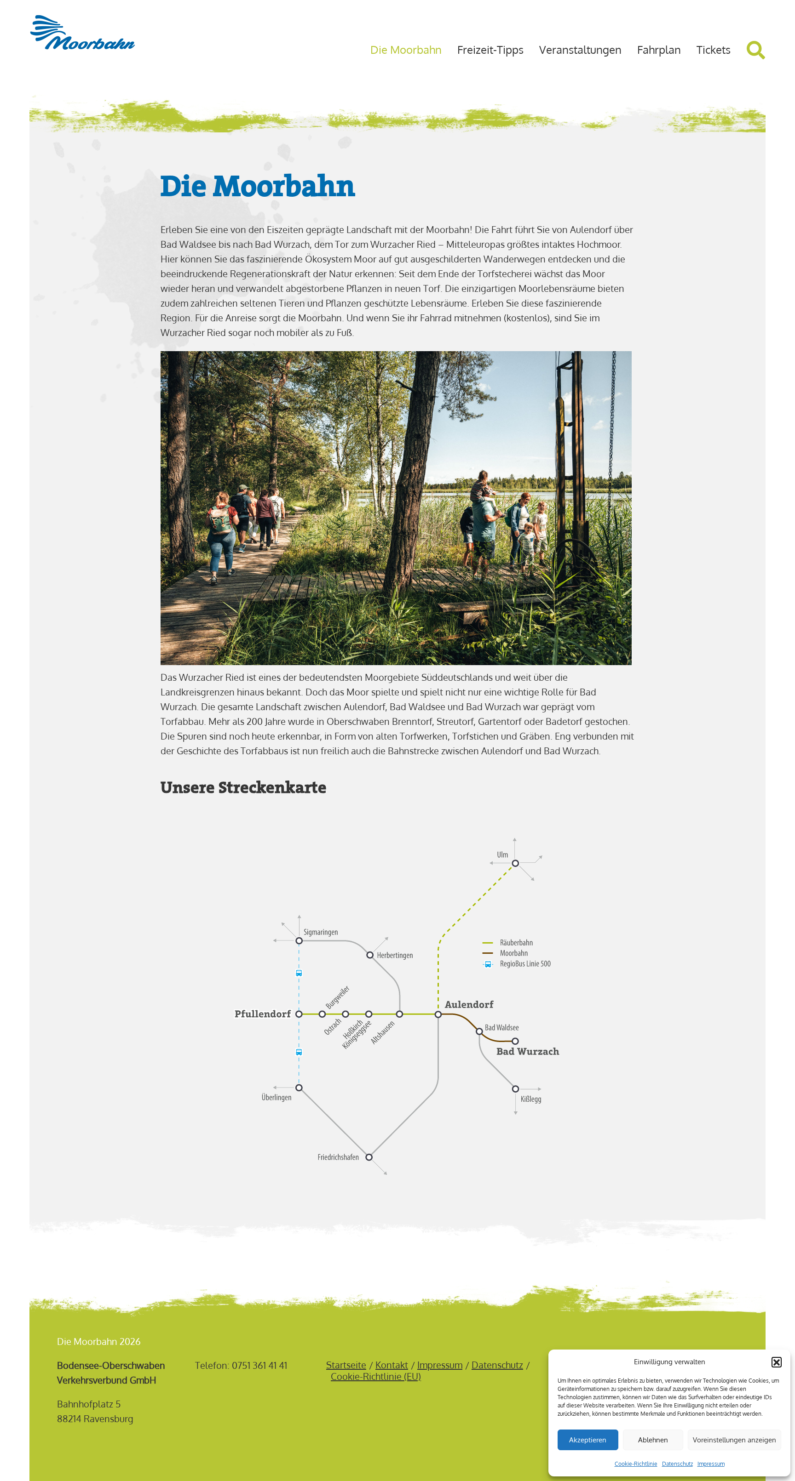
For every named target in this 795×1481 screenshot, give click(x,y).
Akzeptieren (587, 1439)
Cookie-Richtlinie (636, 1463)
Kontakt (391, 1364)
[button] (776, 1362)
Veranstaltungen (580, 49)
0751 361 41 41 (259, 1365)
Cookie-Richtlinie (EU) (376, 1375)
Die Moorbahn (406, 49)
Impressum (711, 1463)
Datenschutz (677, 1463)
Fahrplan (659, 49)
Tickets (714, 49)
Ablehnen (653, 1439)
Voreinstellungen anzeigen (734, 1439)
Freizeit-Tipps (490, 49)
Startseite (346, 1364)
